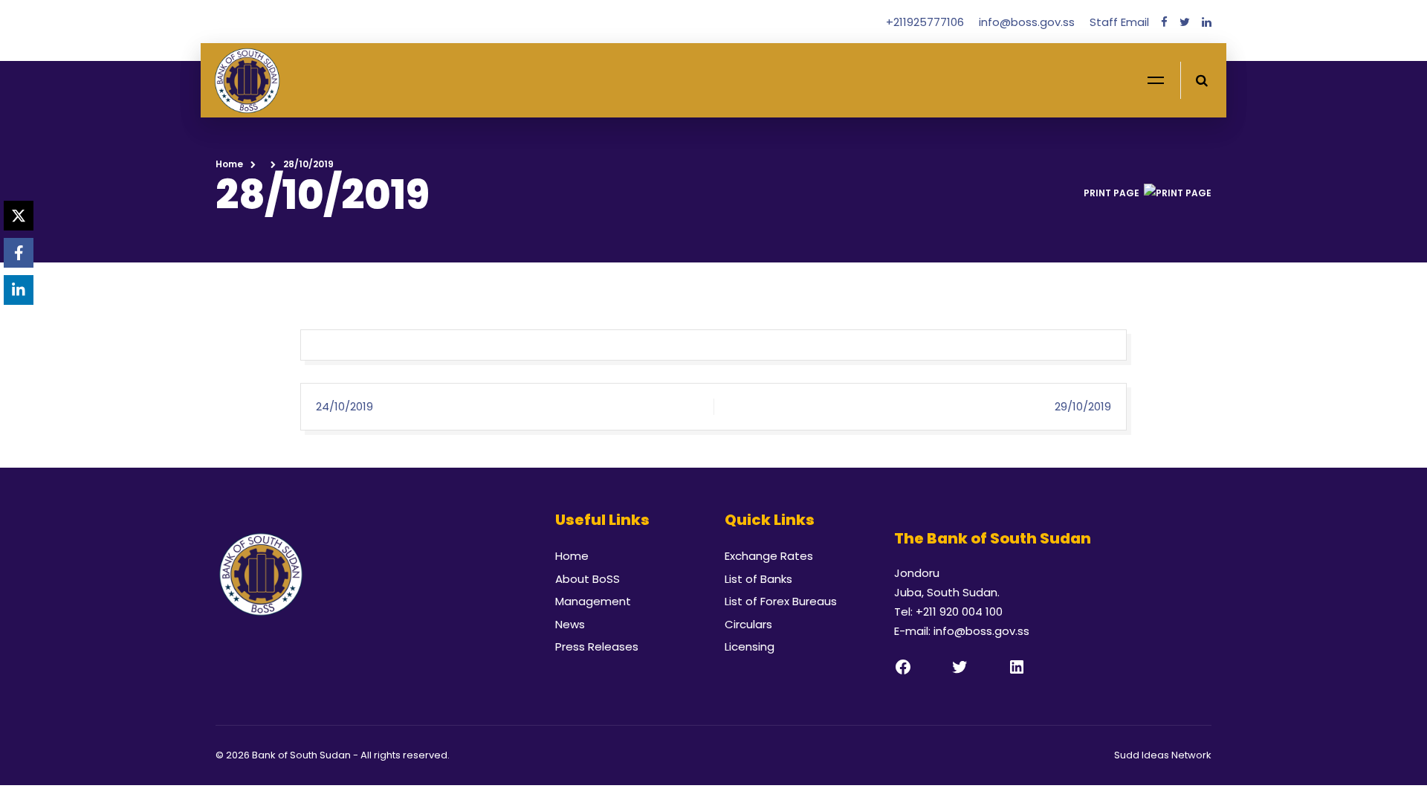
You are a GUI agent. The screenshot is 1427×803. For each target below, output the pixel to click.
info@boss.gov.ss (1028, 22)
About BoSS (587, 579)
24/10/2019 (344, 406)
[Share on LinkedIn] (18, 290)
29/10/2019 (1083, 406)
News (570, 624)
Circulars (748, 624)
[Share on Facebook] (18, 253)
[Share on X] (18, 215)
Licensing (749, 646)
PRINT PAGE (1111, 193)
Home (229, 164)
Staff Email (1119, 22)
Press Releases (596, 646)
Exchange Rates (769, 556)
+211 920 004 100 (959, 611)
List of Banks (758, 579)
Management (593, 601)
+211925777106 (926, 22)
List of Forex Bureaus (781, 601)
